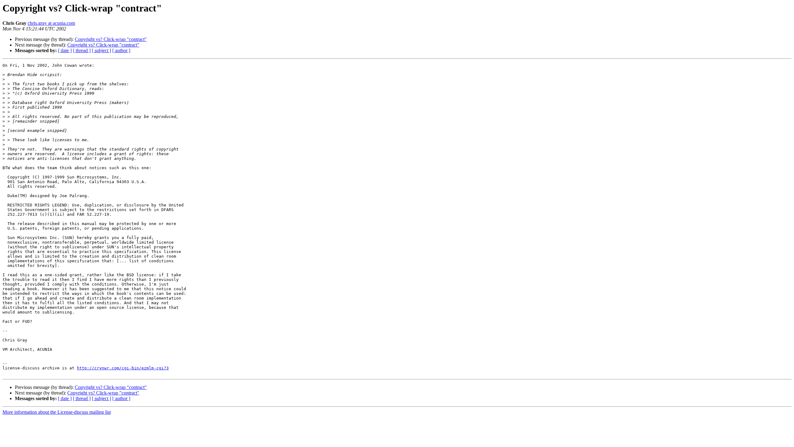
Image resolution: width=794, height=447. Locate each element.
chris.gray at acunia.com (51, 23)
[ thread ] (82, 50)
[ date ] (65, 50)
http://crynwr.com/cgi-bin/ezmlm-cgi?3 (123, 368)
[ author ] (121, 50)
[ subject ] (101, 50)
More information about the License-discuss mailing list (56, 412)
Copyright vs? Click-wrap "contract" (111, 39)
